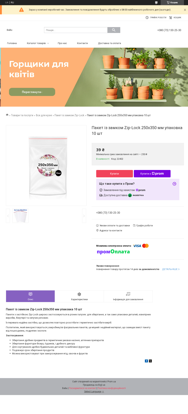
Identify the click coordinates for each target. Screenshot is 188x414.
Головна (12, 43)
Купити (114, 173)
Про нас (62, 43)
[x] (150, 361)
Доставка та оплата (109, 43)
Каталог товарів (36, 43)
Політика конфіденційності (112, 388)
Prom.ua (111, 381)
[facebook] (146, 361)
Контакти (82, 43)
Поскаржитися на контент (82, 388)
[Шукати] (113, 30)
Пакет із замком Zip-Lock (69, 115)
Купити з (145, 173)
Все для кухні (44, 115)
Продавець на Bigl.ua (94, 385)
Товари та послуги (22, 115)
